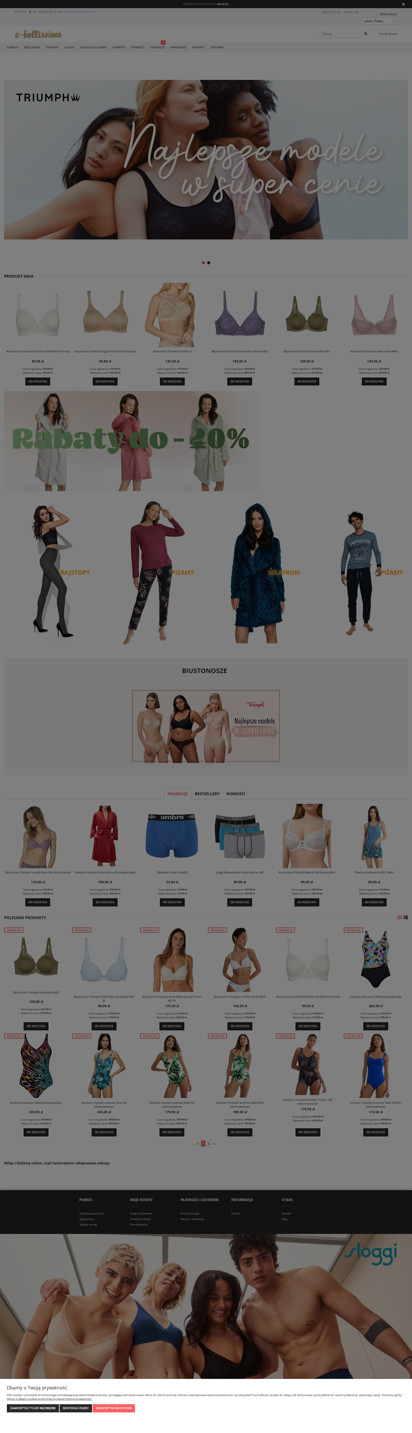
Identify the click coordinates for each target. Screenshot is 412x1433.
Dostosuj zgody (76, 1408)
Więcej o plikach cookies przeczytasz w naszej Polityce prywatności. (49, 1399)
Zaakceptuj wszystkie (114, 1408)
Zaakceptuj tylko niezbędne (33, 1408)
